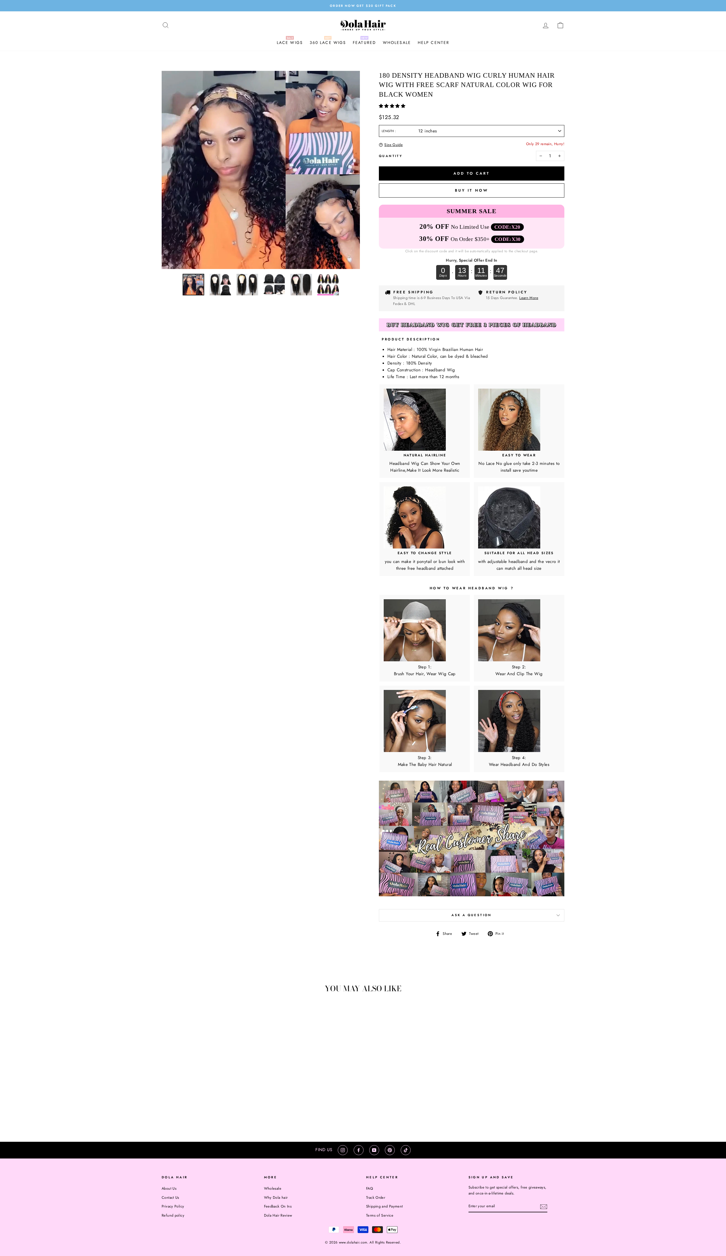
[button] (393, 106)
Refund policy (173, 1215)
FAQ (369, 1188)
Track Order (375, 1197)
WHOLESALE (397, 42)
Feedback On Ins (278, 1206)
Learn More (528, 297)
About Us (169, 1188)
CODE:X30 (508, 239)
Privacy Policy (173, 1206)
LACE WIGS (290, 42)
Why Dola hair (276, 1197)
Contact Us (170, 1197)
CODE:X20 (507, 227)
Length (388, 131)
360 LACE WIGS (328, 42)
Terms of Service (379, 1215)
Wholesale (272, 1188)
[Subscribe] (543, 1206)
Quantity (390, 156)
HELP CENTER (433, 42)
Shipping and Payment (384, 1206)
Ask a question (471, 915)
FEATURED (364, 42)
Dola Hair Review (278, 1215)
